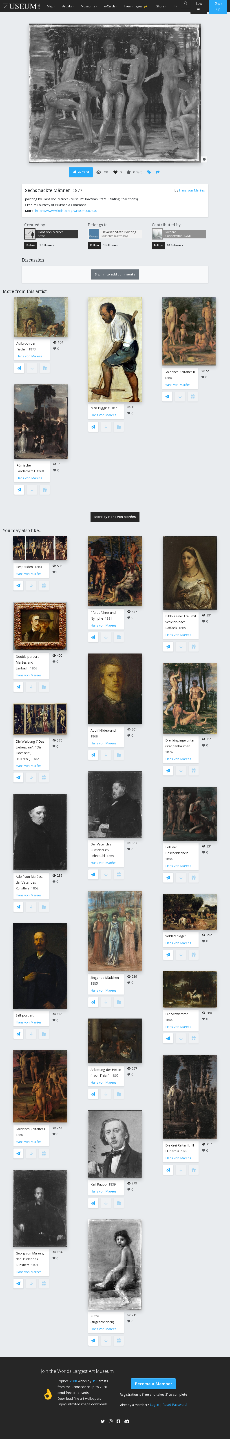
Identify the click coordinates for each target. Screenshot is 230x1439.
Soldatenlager (175, 936)
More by (115, 517)
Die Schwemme (176, 1014)
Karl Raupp (99, 1184)
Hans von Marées (192, 190)
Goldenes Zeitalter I (30, 1129)
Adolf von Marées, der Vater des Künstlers (29, 882)
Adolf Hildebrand (103, 730)
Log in (154, 1404)
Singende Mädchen (105, 977)
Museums (88, 6)
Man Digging (100, 408)
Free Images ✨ (136, 6)
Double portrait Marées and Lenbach (27, 662)
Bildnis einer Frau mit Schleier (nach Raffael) (180, 622)
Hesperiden (24, 567)
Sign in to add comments (115, 274)
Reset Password (175, 1404)
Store (160, 6)
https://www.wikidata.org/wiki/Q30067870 (66, 211)
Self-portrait (25, 1015)
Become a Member (153, 1383)
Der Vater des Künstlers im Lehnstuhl (101, 850)
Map (50, 6)
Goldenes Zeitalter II (180, 372)
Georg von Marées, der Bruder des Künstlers (30, 1259)
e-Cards (109, 6)
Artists (67, 6)
